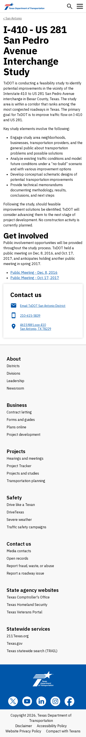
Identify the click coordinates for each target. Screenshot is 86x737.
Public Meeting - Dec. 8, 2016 (34, 272)
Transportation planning (26, 481)
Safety (14, 497)
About (14, 359)
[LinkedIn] (41, 701)
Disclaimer (23, 726)
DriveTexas (15, 512)
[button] (70, 6)
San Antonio (14, 18)
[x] (13, 701)
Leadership (15, 381)
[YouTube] (27, 701)
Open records (17, 558)
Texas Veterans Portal (24, 612)
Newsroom (15, 388)
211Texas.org (18, 636)
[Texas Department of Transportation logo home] (24, 6)
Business (17, 405)
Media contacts (19, 551)
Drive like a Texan (21, 504)
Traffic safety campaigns (26, 527)
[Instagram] (55, 701)
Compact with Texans (63, 731)
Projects (16, 451)
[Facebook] (69, 701)
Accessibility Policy (52, 726)
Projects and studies (23, 473)
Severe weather (19, 519)
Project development (23, 434)
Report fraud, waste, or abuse (30, 566)
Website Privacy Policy (23, 731)
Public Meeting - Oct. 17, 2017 (34, 278)
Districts (13, 366)
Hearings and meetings (25, 458)
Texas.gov (14, 643)
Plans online (16, 427)
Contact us (19, 544)
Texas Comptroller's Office (28, 597)
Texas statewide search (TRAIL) (32, 651)
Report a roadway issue (25, 573)
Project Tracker (19, 466)
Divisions (13, 373)
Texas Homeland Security (27, 604)
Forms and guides (21, 419)
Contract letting (19, 412)
